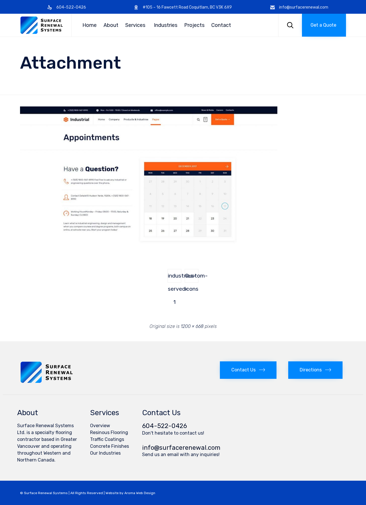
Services (135, 25)
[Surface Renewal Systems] (41, 25)
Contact (221, 25)
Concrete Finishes (109, 446)
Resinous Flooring (109, 432)
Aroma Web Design (139, 493)
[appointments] (148, 248)
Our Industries (105, 453)
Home (89, 25)
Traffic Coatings (107, 439)
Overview (100, 425)
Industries (165, 25)
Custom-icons (191, 277)
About (111, 25)
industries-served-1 (174, 277)
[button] (324, 25)
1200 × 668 (192, 326)
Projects (194, 25)
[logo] (46, 381)
